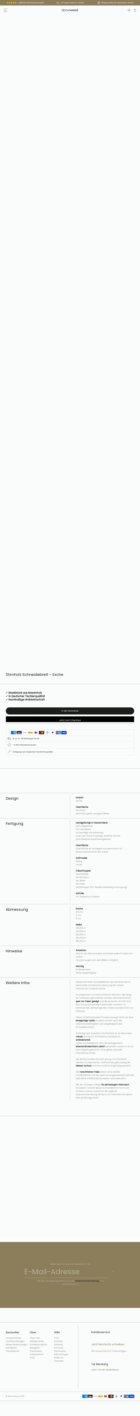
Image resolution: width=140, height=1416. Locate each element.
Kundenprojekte (38, 1344)
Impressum (36, 1351)
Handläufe (11, 1347)
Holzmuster (60, 1351)
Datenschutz (37, 1354)
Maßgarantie (37, 1341)
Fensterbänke (13, 1338)
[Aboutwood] (70, 10)
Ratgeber (35, 1347)
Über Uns (35, 1338)
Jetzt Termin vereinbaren (105, 1369)
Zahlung (58, 1344)
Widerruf (58, 1357)
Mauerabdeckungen (16, 1344)
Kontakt (58, 1341)
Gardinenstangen (15, 1341)
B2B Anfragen (61, 1354)
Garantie (59, 1361)
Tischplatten (12, 1351)
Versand (58, 1347)
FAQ (56, 1338)
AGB (32, 1357)
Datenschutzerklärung (87, 1280)
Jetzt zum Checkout (70, 720)
